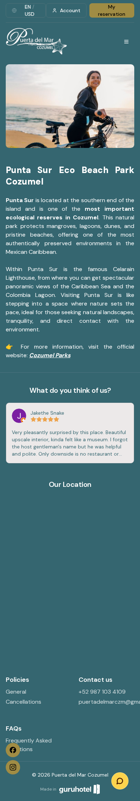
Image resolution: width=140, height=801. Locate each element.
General (16, 691)
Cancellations (23, 701)
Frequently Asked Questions (29, 745)
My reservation (111, 10)
